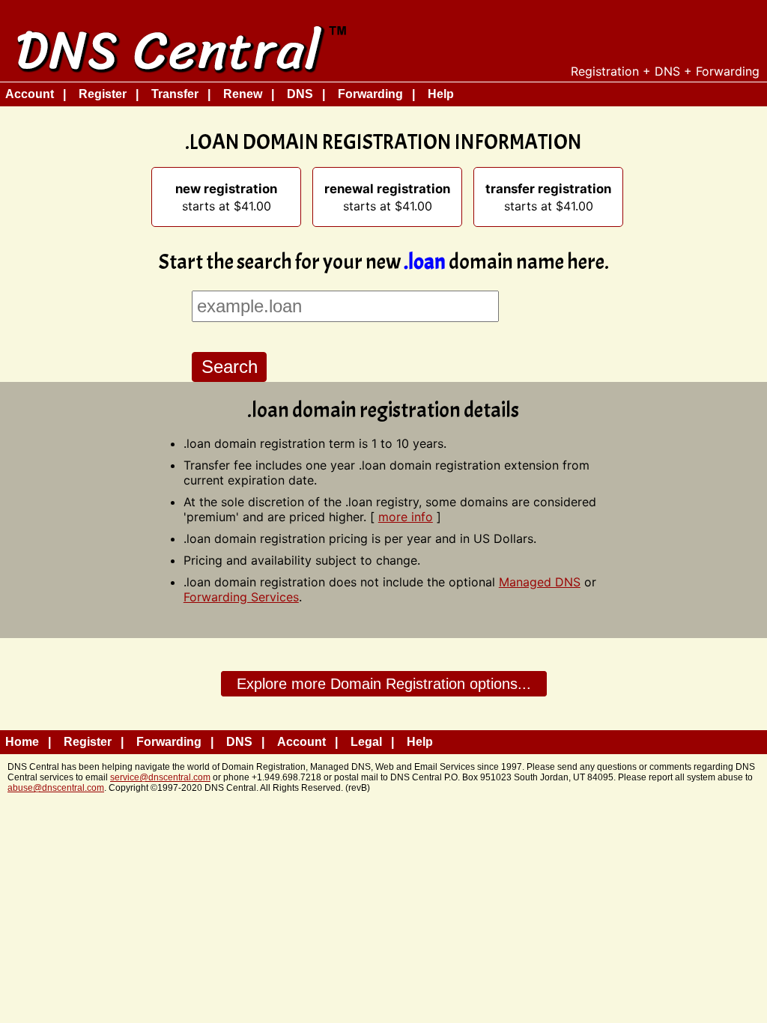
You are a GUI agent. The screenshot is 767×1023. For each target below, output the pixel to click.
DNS (300, 94)
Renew (242, 94)
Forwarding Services (241, 596)
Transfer (174, 94)
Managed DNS (539, 581)
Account (29, 94)
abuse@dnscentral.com (55, 788)
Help (441, 94)
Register (103, 94)
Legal (366, 741)
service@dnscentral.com (160, 777)
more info (405, 516)
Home (22, 741)
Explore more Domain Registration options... (384, 684)
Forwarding (370, 94)
